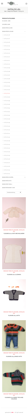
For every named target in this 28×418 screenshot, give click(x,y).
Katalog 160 (7, 97)
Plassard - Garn (6, 20)
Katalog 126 (7, 166)
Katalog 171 (7, 60)
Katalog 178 (7, 35)
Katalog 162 (7, 89)
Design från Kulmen (7, 27)
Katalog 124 (7, 173)
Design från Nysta (6, 180)
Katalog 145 (7, 122)
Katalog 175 (7, 45)
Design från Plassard (12, 11)
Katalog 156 (7, 104)
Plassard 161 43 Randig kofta (14, 356)
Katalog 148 (7, 118)
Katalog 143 (7, 126)
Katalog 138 (7, 140)
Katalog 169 (7, 67)
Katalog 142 (7, 129)
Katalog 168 (7, 71)
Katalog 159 (7, 100)
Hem (5, 11)
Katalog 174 (7, 49)
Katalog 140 (7, 137)
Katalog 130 (7, 151)
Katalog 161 (7, 93)
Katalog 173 (7, 53)
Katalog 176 (7, 42)
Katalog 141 (7, 133)
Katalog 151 (7, 111)
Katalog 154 (7, 107)
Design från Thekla (7, 184)
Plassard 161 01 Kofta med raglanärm (14, 233)
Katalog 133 (7, 144)
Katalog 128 (7, 159)
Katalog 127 (7, 162)
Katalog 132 (7, 148)
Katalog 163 (7, 86)
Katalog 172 (7, 56)
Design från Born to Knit (8, 187)
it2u (14, 412)
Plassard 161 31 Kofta (14, 315)
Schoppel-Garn (6, 24)
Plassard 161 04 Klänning (14, 274)
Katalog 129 (7, 155)
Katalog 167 (7, 75)
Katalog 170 (7, 64)
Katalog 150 (7, 115)
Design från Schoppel (7, 177)
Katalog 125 (7, 170)
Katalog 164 (7, 82)
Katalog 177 (7, 38)
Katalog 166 (7, 78)
